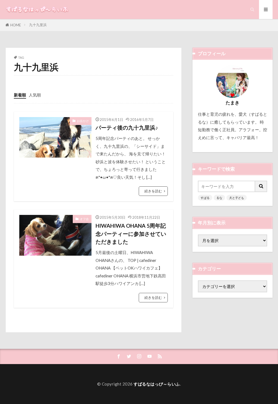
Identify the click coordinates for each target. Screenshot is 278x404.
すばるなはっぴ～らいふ (157, 383)
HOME (15, 25)
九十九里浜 (38, 25)
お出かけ (83, 121)
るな (219, 197)
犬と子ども (236, 197)
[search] (261, 186)
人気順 (35, 94)
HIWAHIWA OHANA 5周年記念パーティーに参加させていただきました (131, 233)
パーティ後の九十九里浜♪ (127, 127)
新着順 (20, 94)
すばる (205, 197)
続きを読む (153, 191)
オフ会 (84, 219)
